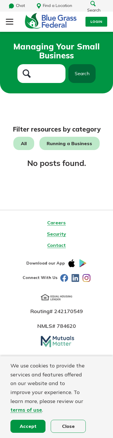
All (24, 143)
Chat (20, 5)
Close (68, 426)
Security (56, 234)
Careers (56, 223)
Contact (56, 245)
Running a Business (69, 143)
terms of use (26, 409)
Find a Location (57, 5)
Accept (28, 426)
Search (82, 73)
